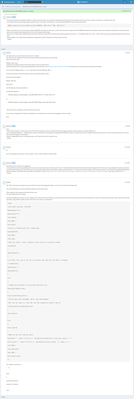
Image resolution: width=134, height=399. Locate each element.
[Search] (42, 2)
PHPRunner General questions (13, 6)
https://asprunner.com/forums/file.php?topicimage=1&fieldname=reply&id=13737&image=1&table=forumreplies (77, 171)
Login (124, 2)
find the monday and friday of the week (58, 66)
